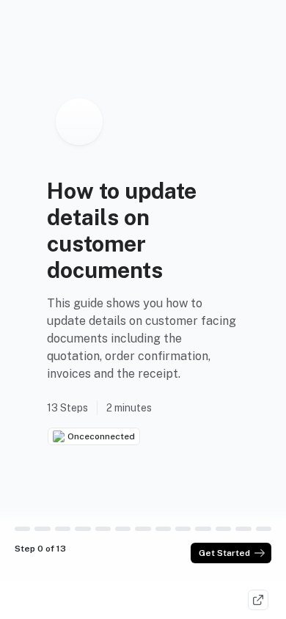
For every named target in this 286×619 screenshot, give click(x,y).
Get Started (224, 553)
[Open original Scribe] (258, 600)
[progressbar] (22, 529)
